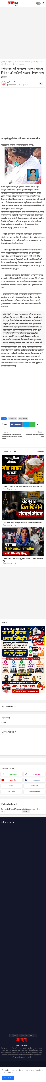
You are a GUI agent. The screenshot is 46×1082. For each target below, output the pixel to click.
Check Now (6, 1072)
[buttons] (11, 1035)
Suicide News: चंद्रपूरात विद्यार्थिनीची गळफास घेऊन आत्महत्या (22, 522)
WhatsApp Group (35, 792)
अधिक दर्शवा (41, 451)
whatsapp (13, 774)
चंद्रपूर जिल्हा (12, 418)
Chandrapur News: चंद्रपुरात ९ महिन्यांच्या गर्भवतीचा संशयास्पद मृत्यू (22, 559)
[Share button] (38, 424)
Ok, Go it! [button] (7, 1077)
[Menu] (3, 3)
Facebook (17, 424)
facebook (36, 780)
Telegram (11, 792)
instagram (36, 774)
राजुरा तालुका (11, 62)
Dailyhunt (34, 786)
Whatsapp (32, 424)
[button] (38, 3)
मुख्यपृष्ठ (3, 62)
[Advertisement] (23, 32)
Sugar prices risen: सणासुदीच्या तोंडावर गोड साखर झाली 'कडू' (22, 486)
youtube (13, 780)
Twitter (26, 424)
